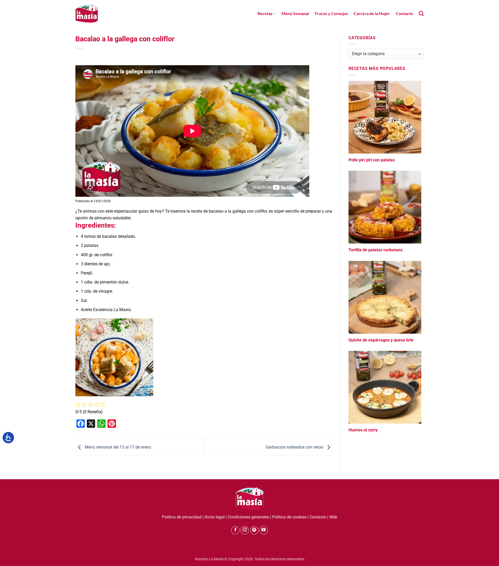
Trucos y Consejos (331, 13)
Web (333, 517)
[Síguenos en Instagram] (244, 530)
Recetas (265, 13)
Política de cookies (289, 517)
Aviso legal (215, 517)
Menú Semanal (295, 13)
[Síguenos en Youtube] (263, 530)
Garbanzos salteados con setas (295, 447)
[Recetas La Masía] (86, 13)
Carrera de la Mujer (372, 13)
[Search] (421, 13)
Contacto (404, 13)
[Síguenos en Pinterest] (254, 530)
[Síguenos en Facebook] (235, 530)
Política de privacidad (181, 517)
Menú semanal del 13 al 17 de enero (117, 447)
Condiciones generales (248, 517)
